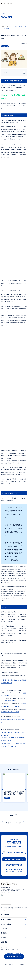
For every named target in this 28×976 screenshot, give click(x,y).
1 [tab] (12, 805)
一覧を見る (11, 816)
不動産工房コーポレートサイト (9, 949)
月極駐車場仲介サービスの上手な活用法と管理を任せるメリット (13, 744)
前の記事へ (9, 823)
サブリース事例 (6, 920)
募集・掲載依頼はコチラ (15, 859)
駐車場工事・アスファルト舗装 (14, 710)
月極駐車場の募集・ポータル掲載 (13, 705)
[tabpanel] (14, 787)
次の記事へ (19, 823)
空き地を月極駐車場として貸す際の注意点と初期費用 (13, 739)
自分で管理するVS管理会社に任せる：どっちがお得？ (13, 733)
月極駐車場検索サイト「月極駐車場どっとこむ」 (13, 720)
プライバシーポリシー (7, 947)
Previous (2, 788)
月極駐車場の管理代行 (10, 701)
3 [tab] (16, 805)
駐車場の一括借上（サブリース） (13, 694)
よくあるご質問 (6, 924)
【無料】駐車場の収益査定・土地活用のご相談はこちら (13, 681)
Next (25, 788)
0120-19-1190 (15, 870)
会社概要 (4, 937)
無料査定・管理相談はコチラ (16, 852)
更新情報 (4, 933)
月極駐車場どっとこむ (14, 956)
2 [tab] (14, 805)
